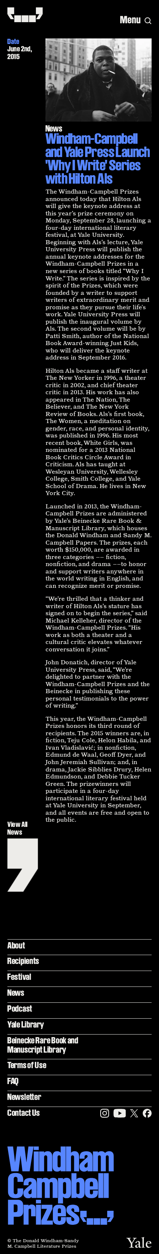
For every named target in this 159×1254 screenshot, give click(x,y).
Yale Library (25, 1024)
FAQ (13, 1081)
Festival (19, 977)
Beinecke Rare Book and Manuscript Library (42, 1044)
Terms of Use (27, 1065)
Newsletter (24, 1097)
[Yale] (139, 1242)
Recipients (23, 961)
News (15, 993)
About (16, 945)
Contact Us (23, 1113)
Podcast (19, 1008)
